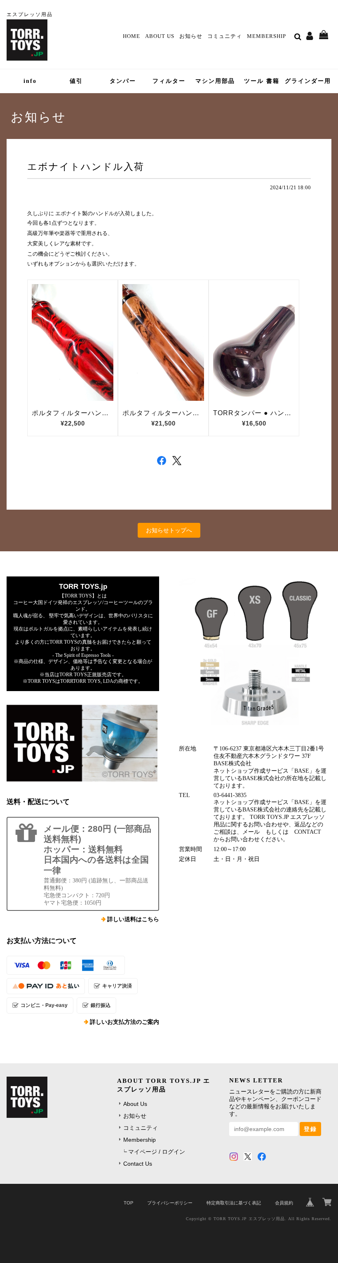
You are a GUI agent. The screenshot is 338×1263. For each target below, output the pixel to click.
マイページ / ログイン (156, 1151)
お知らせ (190, 36)
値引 (76, 81)
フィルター (169, 81)
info (30, 81)
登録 (310, 1129)
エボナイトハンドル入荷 (85, 166)
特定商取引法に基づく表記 (234, 1202)
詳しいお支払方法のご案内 (124, 1022)
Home (131, 36)
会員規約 (284, 1202)
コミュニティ (224, 36)
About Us (159, 36)
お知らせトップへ (169, 530)
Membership (266, 36)
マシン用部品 (215, 81)
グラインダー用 (308, 81)
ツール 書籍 (261, 81)
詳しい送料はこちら (133, 919)
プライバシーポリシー (169, 1202)
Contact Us (137, 1163)
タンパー (123, 81)
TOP (128, 1202)
